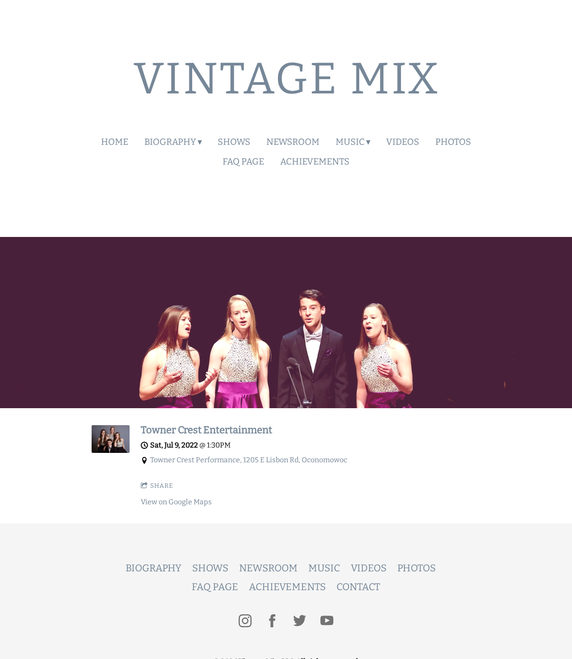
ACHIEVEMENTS (287, 587)
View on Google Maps (176, 502)
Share (161, 486)
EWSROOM (272, 568)
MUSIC (324, 568)
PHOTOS (416, 568)
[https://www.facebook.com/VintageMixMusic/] (272, 620)
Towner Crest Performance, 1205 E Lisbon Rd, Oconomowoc (248, 460)
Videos (402, 141)
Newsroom (293, 141)
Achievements (314, 161)
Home (114, 141)
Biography (170, 141)
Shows (234, 141)
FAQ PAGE (215, 587)
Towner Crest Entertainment (206, 430)
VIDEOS (369, 568)
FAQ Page (243, 161)
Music (350, 141)
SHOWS (210, 568)
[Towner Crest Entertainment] (111, 450)
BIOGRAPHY (153, 568)
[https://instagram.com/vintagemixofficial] (245, 620)
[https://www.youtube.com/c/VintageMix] (326, 620)
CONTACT (358, 587)
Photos (453, 141)
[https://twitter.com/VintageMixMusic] (299, 620)
